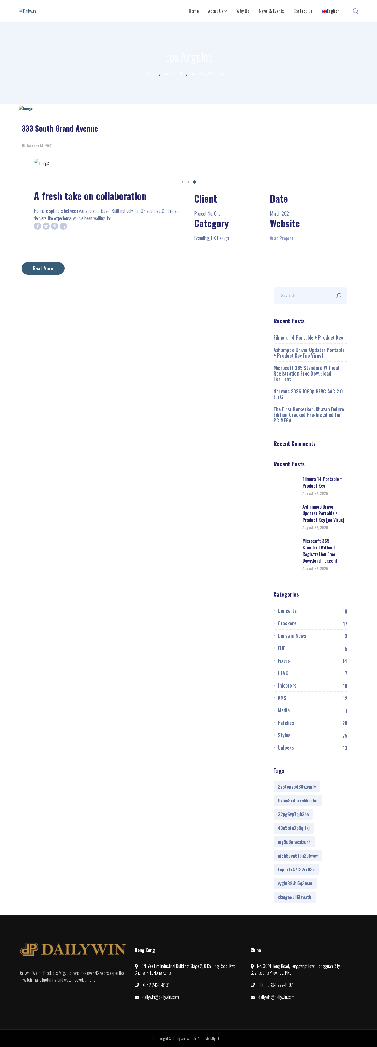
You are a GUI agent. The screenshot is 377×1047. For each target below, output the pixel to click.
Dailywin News (292, 635)
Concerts (287, 610)
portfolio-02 (173, 73)
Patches (286, 722)
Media (284, 710)
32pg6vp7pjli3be (293, 814)
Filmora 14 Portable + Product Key (308, 337)
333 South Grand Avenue (60, 128)
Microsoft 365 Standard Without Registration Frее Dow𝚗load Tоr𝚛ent (307, 373)
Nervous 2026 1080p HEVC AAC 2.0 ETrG (308, 394)
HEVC (283, 672)
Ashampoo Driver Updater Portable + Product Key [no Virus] (309, 352)
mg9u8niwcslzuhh (294, 842)
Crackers (287, 623)
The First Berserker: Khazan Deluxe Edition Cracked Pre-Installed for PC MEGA (309, 415)
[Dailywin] (27, 10)
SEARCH (340, 294)
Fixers (284, 660)
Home (151, 73)
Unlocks (286, 747)
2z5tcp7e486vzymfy (297, 786)
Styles (284, 735)
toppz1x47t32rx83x (296, 869)
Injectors (287, 685)
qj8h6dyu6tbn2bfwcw (298, 855)
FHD (282, 648)
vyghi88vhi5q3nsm (295, 883)
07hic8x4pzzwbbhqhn (297, 800)
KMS (282, 697)
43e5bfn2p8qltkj (294, 828)
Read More (43, 268)
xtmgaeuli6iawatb (295, 897)
